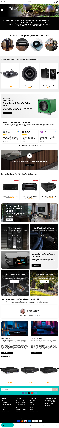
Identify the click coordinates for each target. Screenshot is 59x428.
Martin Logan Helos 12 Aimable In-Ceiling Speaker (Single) (29, 86)
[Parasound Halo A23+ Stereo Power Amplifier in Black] (49, 370)
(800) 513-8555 (22, 315)
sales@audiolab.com (51, 405)
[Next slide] (57, 10)
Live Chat (30, 315)
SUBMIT (55, 389)
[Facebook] (22, 393)
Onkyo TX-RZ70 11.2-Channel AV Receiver (49, 196)
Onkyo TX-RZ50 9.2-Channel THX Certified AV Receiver (29, 197)
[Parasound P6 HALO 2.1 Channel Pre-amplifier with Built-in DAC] (10, 370)
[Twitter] (35, 393)
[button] (57, 136)
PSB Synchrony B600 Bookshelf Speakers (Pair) (48, 86)
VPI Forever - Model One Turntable (10, 85)
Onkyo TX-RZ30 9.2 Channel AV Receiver (10, 196)
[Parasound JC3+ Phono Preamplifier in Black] (29, 370)
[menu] (1, 2)
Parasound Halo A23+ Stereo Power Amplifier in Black (49, 381)
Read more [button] (5, 141)
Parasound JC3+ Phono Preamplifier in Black (29, 381)
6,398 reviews (39, 145)
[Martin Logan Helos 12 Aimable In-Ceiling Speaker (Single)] (29, 74)
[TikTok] (29, 393)
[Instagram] (26, 393)
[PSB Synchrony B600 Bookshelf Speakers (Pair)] (49, 74)
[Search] (5, 2)
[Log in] (54, 2)
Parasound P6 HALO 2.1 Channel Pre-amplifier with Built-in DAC (10, 381)
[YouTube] (32, 393)
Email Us (37, 315)
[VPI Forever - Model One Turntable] (10, 74)
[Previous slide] (2, 10)
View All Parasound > (7, 356)
